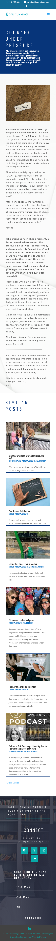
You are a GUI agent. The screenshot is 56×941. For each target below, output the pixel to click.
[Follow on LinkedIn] (34, 858)
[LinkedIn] (27, 7)
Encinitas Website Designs (35, 937)
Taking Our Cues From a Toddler (23, 564)
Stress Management (36, 567)
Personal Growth (28, 461)
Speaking (34, 751)
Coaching (12, 751)
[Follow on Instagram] (43, 850)
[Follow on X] (34, 850)
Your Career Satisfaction (19, 511)
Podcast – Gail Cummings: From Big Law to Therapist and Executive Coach (28, 747)
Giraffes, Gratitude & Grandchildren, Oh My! (26, 457)
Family (18, 461)
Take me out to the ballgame (21, 620)
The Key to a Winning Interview (22, 686)
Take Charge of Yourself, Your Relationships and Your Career (28, 810)
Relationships (41, 461)
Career (11, 514)
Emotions (12, 461)
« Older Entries (12, 782)
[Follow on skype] (24, 850)
